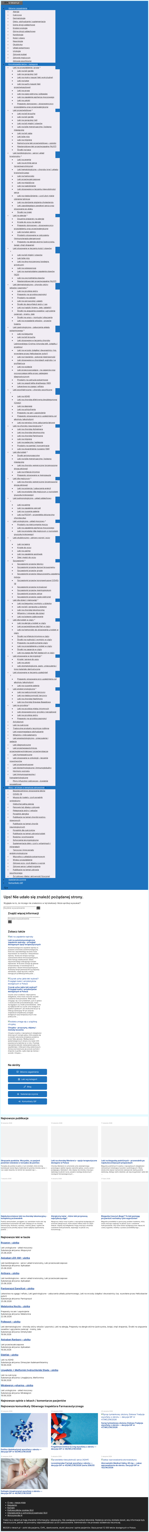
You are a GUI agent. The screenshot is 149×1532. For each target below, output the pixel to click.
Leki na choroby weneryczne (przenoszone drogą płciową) (35, 467)
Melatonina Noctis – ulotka (15, 1306)
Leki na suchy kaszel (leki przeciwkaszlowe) (27, 85)
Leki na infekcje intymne (28, 472)
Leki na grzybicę (20, 705)
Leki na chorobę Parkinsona (30, 436)
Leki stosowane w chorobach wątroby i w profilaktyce (35, 362)
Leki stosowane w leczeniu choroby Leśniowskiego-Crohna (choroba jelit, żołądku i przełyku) (35, 343)
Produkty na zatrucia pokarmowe (32, 380)
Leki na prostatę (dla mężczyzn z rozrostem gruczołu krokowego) (36, 493)
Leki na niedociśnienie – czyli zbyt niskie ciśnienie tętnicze (34, 197)
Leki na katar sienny (26, 232)
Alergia (16, 12)
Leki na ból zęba (24, 133)
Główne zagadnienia (18, 8)
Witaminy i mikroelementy (25, 735)
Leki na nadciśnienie (26, 186)
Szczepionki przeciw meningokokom (34, 590)
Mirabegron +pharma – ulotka (17, 1385)
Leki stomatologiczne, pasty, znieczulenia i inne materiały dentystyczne (35, 667)
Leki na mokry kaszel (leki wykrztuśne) (35, 77)
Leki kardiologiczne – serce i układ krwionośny (27, 154)
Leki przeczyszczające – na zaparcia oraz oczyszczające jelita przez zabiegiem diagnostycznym (34, 373)
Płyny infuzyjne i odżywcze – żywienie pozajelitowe (29, 782)
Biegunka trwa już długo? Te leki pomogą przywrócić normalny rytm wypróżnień (120, 1217)
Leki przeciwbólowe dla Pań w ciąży (33, 626)
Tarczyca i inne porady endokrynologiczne (22, 851)
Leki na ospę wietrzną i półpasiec (32, 94)
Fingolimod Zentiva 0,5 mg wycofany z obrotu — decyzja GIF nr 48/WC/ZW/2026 (73, 1448)
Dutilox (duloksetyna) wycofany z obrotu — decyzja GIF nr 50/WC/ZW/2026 (21, 1450)
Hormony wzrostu (21, 771)
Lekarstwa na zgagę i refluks (30, 386)
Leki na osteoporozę (26, 268)
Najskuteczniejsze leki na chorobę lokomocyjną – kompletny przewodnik (24, 1217)
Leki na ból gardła (25, 71)
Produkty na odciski (26, 298)
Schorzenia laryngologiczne (26, 840)
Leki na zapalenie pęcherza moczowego (35, 97)
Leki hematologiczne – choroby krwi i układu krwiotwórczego (36, 171)
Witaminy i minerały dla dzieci (30, 613)
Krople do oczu (24, 547)
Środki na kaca (24, 150)
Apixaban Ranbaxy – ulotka (16, 1339)
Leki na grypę (23, 90)
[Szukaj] (38, 907)
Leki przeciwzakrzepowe (28, 179)
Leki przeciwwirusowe (23, 764)
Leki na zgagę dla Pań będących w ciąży (35, 653)
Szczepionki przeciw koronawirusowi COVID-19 (36, 582)
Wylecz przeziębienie (22, 860)
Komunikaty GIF (16, 883)
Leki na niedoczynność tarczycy (32, 695)
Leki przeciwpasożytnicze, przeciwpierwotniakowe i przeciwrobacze (29, 750)
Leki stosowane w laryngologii (27, 656)
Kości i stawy (19, 38)
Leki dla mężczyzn (21, 478)
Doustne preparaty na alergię (30, 219)
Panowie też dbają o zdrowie (26, 807)
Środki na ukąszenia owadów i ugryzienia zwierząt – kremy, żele (34, 312)
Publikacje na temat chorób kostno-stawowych (28, 819)
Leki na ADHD (23, 396)
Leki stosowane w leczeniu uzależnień (30, 672)
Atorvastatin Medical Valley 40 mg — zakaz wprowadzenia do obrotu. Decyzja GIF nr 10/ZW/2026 (121, 1465)
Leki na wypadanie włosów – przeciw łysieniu (32, 322)
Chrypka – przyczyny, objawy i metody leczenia (22, 1028)
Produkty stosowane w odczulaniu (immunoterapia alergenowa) (31, 237)
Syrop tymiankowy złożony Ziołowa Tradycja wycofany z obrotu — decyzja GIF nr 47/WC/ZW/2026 (122, 1425)
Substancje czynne (17, 879)
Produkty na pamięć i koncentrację (33, 445)
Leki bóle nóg (23, 136)
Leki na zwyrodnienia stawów (31, 278)
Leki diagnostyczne (22, 745)
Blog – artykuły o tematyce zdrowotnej (26, 787)
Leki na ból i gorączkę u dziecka (32, 607)
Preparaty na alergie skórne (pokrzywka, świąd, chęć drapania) (34, 243)
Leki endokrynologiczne (24, 689)
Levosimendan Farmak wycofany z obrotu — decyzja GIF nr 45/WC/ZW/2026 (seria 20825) (73, 1464)
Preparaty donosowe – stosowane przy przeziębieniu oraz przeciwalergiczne (33, 105)
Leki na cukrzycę (20, 725)
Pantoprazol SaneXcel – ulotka (17, 1288)
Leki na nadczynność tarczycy (31, 692)
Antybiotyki (18, 722)
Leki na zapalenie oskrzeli (29, 508)
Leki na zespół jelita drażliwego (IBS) (34, 383)
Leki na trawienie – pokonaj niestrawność (36, 357)
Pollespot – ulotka (10, 1321)
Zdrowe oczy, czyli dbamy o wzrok (29, 863)
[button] (6, 888)
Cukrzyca (17, 15)
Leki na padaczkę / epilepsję (30, 442)
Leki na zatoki (23, 100)
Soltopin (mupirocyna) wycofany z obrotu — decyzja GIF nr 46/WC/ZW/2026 (21, 1492)
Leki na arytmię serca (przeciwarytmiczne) (25, 164)
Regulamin (12, 1505)
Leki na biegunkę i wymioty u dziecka (34, 603)
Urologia (17, 51)
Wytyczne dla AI (14, 1515)
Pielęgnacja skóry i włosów (25, 810)
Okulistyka (17, 44)
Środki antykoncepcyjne (28, 455)
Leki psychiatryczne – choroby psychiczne (32, 390)
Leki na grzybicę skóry (27, 291)
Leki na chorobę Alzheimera (30, 429)
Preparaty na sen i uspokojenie (31, 413)
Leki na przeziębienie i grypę (26, 67)
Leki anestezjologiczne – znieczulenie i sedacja (29, 740)
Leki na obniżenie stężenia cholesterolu (35, 202)
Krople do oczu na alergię (29, 222)
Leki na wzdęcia (24, 367)
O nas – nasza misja (16, 1502)
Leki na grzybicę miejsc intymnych (33, 708)
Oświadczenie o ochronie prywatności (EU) (27, 1513)
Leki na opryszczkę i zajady (30, 301)
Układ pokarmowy (21, 48)
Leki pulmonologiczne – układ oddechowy (32, 498)
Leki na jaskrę (23, 544)
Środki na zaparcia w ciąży (29, 649)
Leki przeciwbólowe (22, 110)
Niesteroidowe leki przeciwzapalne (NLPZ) (36, 146)
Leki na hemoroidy (25, 176)
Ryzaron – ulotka (10, 1242)
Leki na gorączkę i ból (27, 74)
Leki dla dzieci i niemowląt (25, 600)
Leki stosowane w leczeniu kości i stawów (32, 248)
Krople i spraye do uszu (28, 659)
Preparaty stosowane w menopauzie (34, 475)
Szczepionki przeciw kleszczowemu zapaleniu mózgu (37, 575)
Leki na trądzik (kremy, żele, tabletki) (34, 307)
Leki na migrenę (24, 140)
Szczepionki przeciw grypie (30, 570)
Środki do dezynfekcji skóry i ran (32, 304)
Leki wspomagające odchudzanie (28, 731)
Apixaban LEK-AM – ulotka (15, 1258)
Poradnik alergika (21, 814)
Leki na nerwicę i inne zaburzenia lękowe (36, 422)
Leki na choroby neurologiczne (27, 426)
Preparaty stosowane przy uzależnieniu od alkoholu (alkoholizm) (35, 417)
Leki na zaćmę (23, 551)
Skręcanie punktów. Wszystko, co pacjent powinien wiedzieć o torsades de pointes (20, 1161)
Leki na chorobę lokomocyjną (30, 432)
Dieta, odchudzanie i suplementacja (29, 21)
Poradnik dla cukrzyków (24, 830)
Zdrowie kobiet (20, 54)
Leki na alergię (19, 215)
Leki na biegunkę (25, 334)
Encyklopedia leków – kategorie (23, 64)
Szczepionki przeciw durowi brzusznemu (36, 567)
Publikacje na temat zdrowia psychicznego (24, 871)
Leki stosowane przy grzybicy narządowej (36, 712)
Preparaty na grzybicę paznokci (32, 294)
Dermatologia (19, 18)
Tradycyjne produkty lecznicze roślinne (31, 728)
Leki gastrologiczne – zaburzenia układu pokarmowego (30, 329)
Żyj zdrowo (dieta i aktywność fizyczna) (31, 876)
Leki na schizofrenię (26, 409)
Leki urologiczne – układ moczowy (29, 521)
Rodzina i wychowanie (23, 837)
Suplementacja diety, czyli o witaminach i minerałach (30, 845)
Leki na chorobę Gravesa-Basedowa (34, 702)
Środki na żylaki (24, 212)
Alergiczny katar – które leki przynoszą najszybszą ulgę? (69, 1217)
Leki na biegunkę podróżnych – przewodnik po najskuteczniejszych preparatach (123, 1161)
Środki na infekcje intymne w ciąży (33, 636)
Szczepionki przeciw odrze (29, 593)
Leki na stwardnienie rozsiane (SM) (33, 449)
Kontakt (11, 1508)
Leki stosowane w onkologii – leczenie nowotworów (29, 759)
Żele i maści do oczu (26, 557)
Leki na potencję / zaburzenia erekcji (34, 488)
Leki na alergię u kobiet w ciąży (31, 623)
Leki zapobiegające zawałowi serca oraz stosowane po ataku (34, 207)
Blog (29, 1087)
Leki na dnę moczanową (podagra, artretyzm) (31, 263)
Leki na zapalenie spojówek (29, 554)
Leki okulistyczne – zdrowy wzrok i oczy (31, 538)
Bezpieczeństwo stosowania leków (29, 791)
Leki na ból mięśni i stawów (29, 123)
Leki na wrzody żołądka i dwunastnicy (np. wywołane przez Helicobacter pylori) (35, 352)
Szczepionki (18, 561)
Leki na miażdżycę (25, 182)
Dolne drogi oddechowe (24, 25)
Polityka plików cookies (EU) (20, 1510)
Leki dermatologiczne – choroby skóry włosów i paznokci (29, 286)
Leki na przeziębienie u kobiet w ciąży (34, 646)
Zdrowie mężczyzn (21, 58)
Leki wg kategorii (29, 1079)
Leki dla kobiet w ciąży (23, 620)
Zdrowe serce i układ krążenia (26, 866)
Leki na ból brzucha (26, 113)
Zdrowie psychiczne (22, 61)
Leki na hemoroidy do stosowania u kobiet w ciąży (36, 631)
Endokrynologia (20, 28)
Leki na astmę (23, 505)
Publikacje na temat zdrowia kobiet (29, 833)
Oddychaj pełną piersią (23, 804)
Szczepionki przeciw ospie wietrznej (34, 597)
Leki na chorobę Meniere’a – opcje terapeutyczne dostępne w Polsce (74, 1161)
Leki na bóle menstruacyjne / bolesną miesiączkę (32, 128)
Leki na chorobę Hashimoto (30, 699)
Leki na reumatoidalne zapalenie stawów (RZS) (34, 273)
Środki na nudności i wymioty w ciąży (34, 639)
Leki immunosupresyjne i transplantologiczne (22, 776)
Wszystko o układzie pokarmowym (29, 856)
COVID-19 (17, 794)
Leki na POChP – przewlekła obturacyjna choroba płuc (34, 516)
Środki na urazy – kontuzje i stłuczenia (34, 317)
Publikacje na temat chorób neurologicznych (24, 825)
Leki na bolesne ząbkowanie (30, 616)
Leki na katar (23, 81)
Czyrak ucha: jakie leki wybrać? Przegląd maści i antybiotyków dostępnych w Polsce (22, 989)
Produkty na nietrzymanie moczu (32, 524)
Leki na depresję (24, 406)
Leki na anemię (24, 159)
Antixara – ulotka (10, 1273)
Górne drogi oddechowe (24, 31)
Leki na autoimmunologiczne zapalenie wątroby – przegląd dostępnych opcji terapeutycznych (24, 942)
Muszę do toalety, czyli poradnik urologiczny (26, 799)
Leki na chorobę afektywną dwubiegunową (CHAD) (35, 401)
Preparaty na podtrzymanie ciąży (32, 643)
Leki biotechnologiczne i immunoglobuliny (32, 768)
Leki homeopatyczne (22, 755)
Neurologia (18, 41)
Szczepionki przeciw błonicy (30, 564)
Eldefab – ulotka (9, 1354)
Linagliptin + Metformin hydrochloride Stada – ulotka (29, 1370)
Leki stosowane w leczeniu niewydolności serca (35, 191)
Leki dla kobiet (19, 452)
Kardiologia (18, 35)
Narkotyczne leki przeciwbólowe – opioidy (36, 143)
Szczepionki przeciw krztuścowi (32, 587)
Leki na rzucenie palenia (28, 511)
